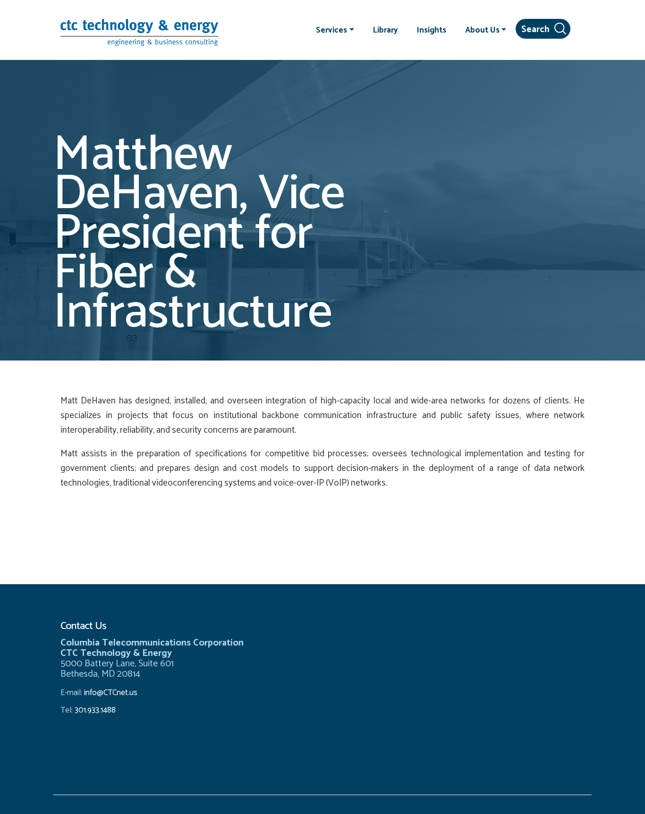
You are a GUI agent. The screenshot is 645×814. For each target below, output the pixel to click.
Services (331, 29)
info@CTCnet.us (110, 692)
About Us (482, 29)
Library (385, 29)
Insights (431, 29)
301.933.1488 (94, 710)
